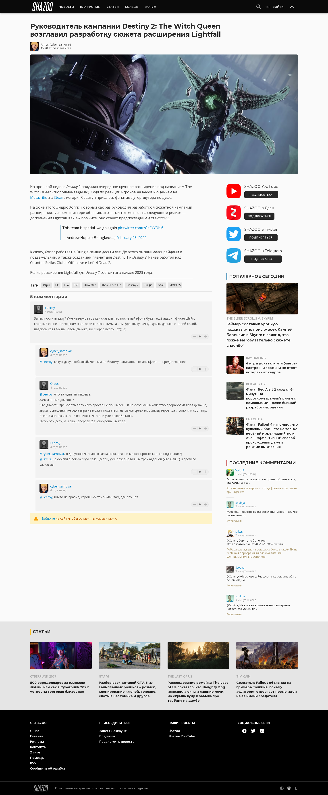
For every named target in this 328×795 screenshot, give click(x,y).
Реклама (37, 741)
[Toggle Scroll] (292, 7)
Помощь (37, 757)
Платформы (90, 7)
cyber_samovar (60, 44)
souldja (240, 503)
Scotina (240, 567)
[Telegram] (244, 731)
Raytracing (256, 358)
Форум (150, 7)
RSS (33, 763)
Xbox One (90, 285)
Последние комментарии (262, 462)
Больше (131, 7)
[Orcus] (43, 385)
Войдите (48, 518)
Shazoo (174, 731)
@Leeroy (45, 362)
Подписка (107, 736)
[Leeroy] (38, 309)
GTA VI (104, 676)
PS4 (66, 285)
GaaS (161, 285)
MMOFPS (175, 285)
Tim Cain (243, 676)
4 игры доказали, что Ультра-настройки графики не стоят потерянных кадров (271, 367)
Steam (59, 197)
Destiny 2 (132, 285)
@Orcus (45, 459)
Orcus (54, 383)
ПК (57, 285)
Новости (66, 7)
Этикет (36, 752)
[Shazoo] (42, 6)
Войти (278, 7)
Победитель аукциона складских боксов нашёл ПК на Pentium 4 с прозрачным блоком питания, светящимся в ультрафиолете (261, 553)
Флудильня (234, 521)
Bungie (148, 285)
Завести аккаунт (113, 731)
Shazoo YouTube (181, 736)
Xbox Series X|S (111, 285)
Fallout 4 (254, 419)
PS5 (76, 285)
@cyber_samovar (51, 454)
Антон (45, 44)
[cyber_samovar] (43, 352)
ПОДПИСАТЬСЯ (261, 195)
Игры (46, 285)
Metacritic (38, 197)
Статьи (113, 7)
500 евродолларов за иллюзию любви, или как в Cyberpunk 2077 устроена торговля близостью (59, 687)
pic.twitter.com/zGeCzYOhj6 (140, 227)
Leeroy (50, 307)
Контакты (38, 747)
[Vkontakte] (262, 731)
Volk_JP (239, 470)
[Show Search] (259, 6)
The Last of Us (180, 676)
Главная (37, 736)
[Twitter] (253, 731)
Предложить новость (116, 741)
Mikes (239, 531)
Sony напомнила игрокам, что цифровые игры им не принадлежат (261, 490)
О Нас (34, 731)
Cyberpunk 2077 (43, 676)
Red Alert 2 (255, 384)
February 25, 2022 (131, 237)
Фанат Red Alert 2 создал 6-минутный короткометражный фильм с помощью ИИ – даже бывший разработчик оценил (271, 398)
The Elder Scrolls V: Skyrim (249, 318)
